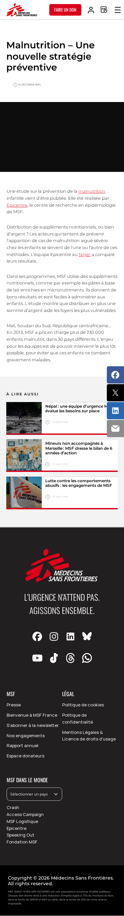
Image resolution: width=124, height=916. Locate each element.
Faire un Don (65, 9)
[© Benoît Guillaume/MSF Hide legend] (24, 455)
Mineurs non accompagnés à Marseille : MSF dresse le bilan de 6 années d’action (78, 448)
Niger (85, 254)
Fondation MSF (22, 842)
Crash (13, 807)
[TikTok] (54, 658)
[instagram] (54, 637)
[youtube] (37, 658)
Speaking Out (20, 835)
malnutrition (91, 191)
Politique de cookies (83, 705)
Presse (14, 705)
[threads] (70, 658)
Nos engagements (26, 735)
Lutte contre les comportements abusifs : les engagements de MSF (79, 483)
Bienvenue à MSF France (32, 715)
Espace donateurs (25, 756)
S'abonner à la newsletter (33, 725)
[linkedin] (70, 637)
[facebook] (37, 637)
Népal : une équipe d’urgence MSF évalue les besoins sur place (79, 408)
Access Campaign (25, 814)
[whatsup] (87, 658)
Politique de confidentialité (77, 718)
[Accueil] (22, 10)
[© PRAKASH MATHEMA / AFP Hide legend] (24, 418)
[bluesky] (87, 637)
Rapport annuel (22, 745)
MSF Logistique (22, 821)
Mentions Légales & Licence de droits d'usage (89, 735)
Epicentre (17, 205)
